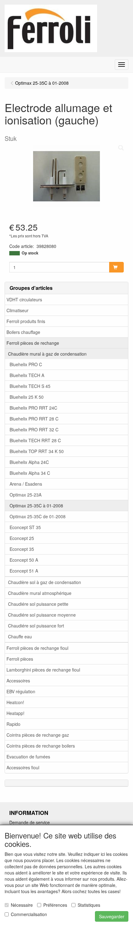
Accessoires (18, 680)
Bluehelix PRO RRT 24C (33, 408)
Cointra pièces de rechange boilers (40, 746)
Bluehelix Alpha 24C (29, 462)
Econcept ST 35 (25, 527)
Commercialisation (29, 914)
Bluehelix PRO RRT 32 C (34, 429)
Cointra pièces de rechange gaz (37, 735)
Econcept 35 (22, 549)
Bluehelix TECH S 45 (30, 386)
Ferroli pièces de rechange (32, 343)
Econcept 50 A (24, 560)
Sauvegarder (111, 916)
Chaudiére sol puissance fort (36, 626)
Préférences (55, 905)
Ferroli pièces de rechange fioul (37, 648)
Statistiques (89, 905)
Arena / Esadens (26, 484)
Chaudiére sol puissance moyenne (42, 615)
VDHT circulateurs (24, 299)
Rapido (13, 724)
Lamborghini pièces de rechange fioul (43, 670)
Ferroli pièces (19, 659)
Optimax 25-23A (25, 495)
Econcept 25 (22, 538)
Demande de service (29, 822)
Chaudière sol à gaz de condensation (44, 582)
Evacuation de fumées (28, 756)
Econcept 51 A (24, 571)
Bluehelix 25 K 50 (27, 397)
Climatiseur (17, 310)
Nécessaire (22, 905)
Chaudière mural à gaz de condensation (47, 354)
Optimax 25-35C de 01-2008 (38, 516)
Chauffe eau (20, 636)
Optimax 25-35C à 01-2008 (36, 505)
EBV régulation (20, 691)
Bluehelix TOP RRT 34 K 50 (37, 451)
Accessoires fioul (22, 767)
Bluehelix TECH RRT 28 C (35, 440)
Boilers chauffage (23, 332)
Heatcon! (15, 702)
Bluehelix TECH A (27, 375)
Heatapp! (15, 713)
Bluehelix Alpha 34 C (30, 473)
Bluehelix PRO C (26, 364)
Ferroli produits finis (25, 321)
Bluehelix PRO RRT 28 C (34, 419)
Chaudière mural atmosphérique (39, 593)
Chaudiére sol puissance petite (38, 604)
